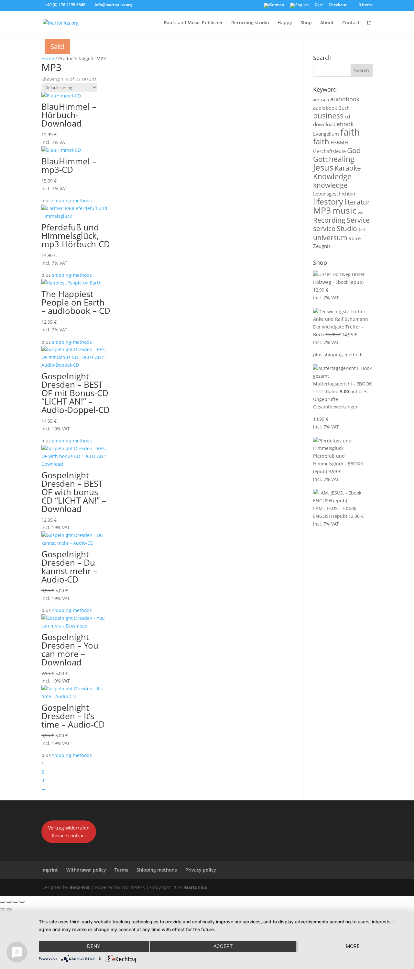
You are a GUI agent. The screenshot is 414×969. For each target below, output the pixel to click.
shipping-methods (72, 200)
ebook (345, 124)
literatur (357, 201)
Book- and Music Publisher (193, 23)
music (344, 210)
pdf (361, 212)
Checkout (338, 5)
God (354, 150)
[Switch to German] (274, 7)
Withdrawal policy (86, 870)
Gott (320, 159)
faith (350, 132)
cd (347, 116)
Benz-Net (80, 887)
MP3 (322, 210)
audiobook (344, 99)
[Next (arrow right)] (9, 909)
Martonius (195, 887)
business (328, 116)
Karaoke (347, 168)
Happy (285, 23)
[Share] (15, 902)
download (324, 124)
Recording (329, 220)
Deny (93, 946)
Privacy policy (200, 870)
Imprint (49, 870)
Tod (361, 230)
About (327, 23)
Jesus (323, 167)
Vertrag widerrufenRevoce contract (69, 832)
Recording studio (250, 23)
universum (330, 237)
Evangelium (326, 133)
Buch (344, 108)
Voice (355, 238)
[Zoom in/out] (2, 902)
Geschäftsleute (329, 151)
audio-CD (321, 100)
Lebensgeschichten (334, 193)
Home (47, 58)
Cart (319, 5)
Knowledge (332, 177)
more (353, 946)
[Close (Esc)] (22, 902)
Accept (223, 946)
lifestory (328, 201)
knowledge (330, 185)
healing (341, 159)
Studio (347, 228)
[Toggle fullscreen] (9, 902)
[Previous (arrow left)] (2, 909)
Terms (121, 870)
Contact (351, 23)
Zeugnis (322, 246)
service (324, 228)
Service (358, 220)
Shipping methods (156, 870)
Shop (306, 23)
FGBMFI (339, 142)
